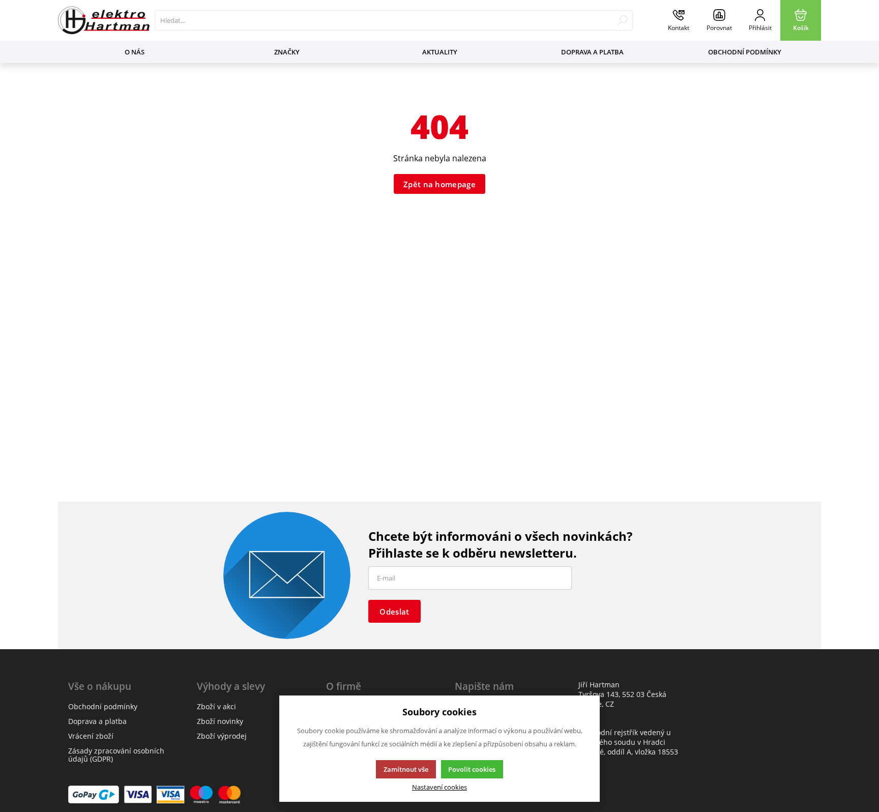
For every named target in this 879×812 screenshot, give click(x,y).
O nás (134, 51)
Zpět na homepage (439, 184)
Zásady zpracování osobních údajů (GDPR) (116, 755)
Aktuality (439, 51)
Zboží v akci (216, 706)
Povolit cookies (471, 769)
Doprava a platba (592, 51)
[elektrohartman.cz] (104, 20)
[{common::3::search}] (622, 20)
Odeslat (394, 611)
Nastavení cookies (439, 787)
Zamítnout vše (406, 769)
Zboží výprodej (222, 736)
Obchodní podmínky (744, 51)
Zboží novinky (220, 721)
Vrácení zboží (90, 736)
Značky (287, 51)
